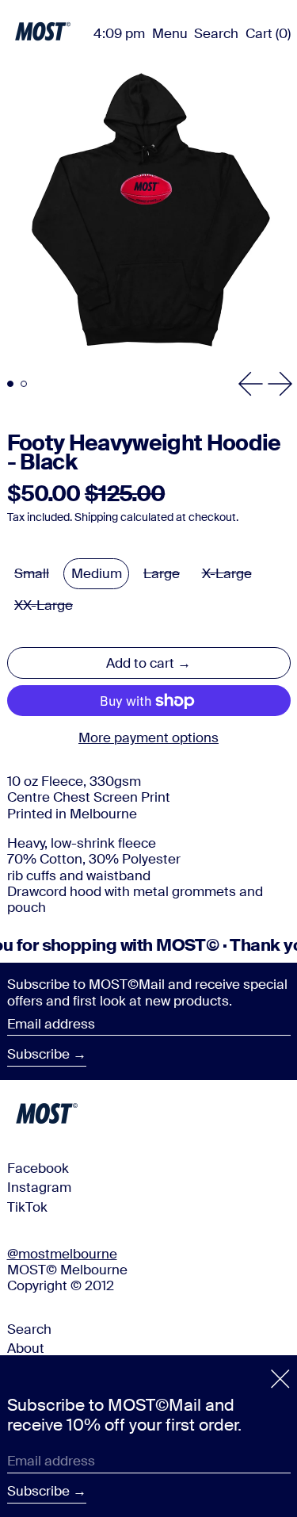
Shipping (96, 517)
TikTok (27, 1207)
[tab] (10, 384)
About (25, 1348)
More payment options (148, 737)
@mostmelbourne (62, 1253)
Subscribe (38, 1054)
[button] (216, 33)
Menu (170, 33)
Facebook (38, 1168)
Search (29, 1329)
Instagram (39, 1187)
